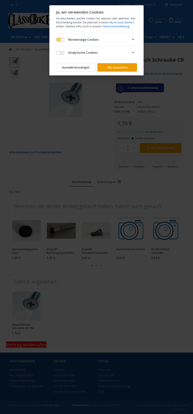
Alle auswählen (117, 67)
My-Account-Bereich (121, 22)
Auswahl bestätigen (76, 67)
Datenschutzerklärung (115, 26)
